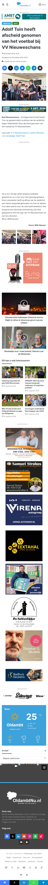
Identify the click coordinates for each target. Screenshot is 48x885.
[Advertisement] (24, 168)
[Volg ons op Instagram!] (44, 767)
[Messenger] (22, 68)
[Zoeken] (3, 5)
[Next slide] (44, 696)
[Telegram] (34, 68)
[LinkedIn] (16, 68)
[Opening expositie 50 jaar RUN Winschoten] (12, 372)
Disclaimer (22, 861)
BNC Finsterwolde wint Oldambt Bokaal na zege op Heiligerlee (12, 411)
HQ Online (38, 854)
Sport (16, 23)
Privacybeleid (37, 857)
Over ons (26, 857)
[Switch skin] (7, 5)
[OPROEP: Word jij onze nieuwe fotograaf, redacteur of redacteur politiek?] (35, 372)
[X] (10, 68)
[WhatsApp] (28, 68)
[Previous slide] (4, 696)
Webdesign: (29, 854)
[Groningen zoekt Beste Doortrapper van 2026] (35, 400)
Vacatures (31, 861)
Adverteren (17, 857)
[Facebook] (4, 68)
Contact (40, 861)
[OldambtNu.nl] (23, 4)
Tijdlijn (8, 857)
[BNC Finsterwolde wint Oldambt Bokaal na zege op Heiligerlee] (12, 400)
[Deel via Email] (40, 68)
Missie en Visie (10, 861)
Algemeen (6, 23)
